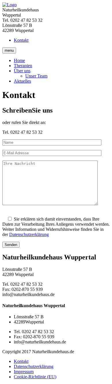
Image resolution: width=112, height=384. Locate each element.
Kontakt (21, 40)
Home (19, 60)
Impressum (24, 371)
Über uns (22, 70)
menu (9, 50)
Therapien (23, 65)
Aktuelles (22, 81)
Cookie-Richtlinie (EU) (35, 376)
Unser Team (36, 75)
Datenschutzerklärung (29, 234)
